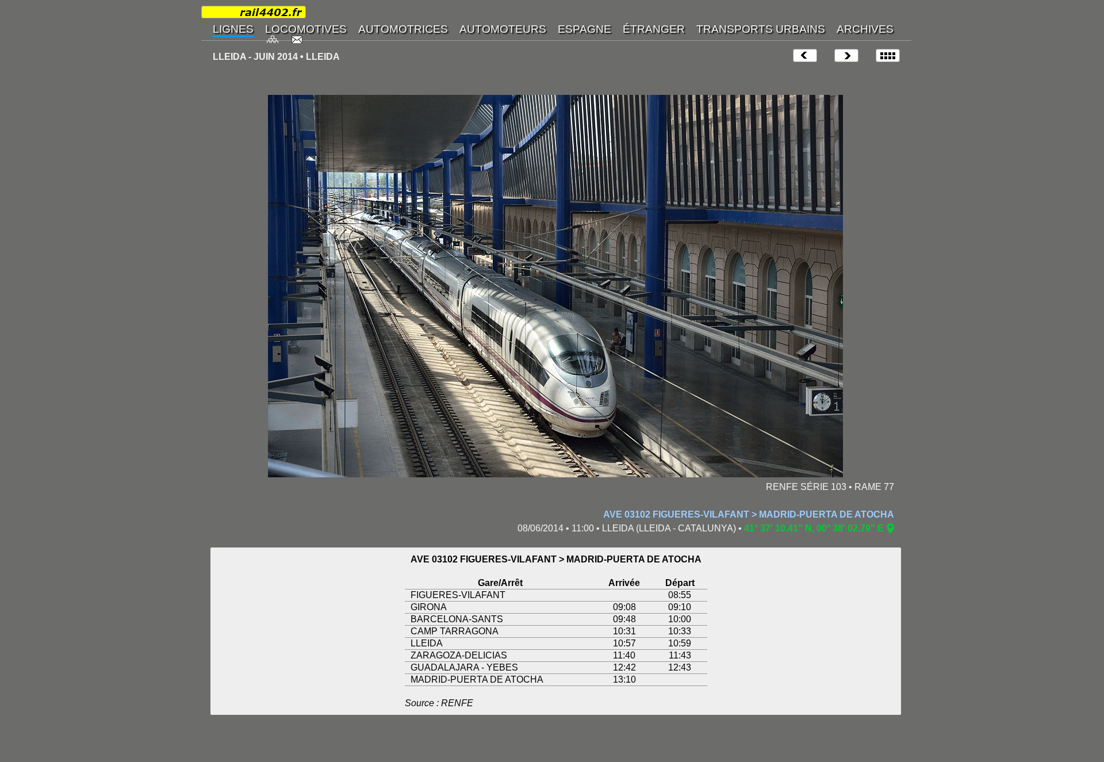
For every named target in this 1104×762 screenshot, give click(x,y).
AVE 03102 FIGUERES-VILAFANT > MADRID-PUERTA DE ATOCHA (748, 514)
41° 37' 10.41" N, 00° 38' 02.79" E (814, 528)
